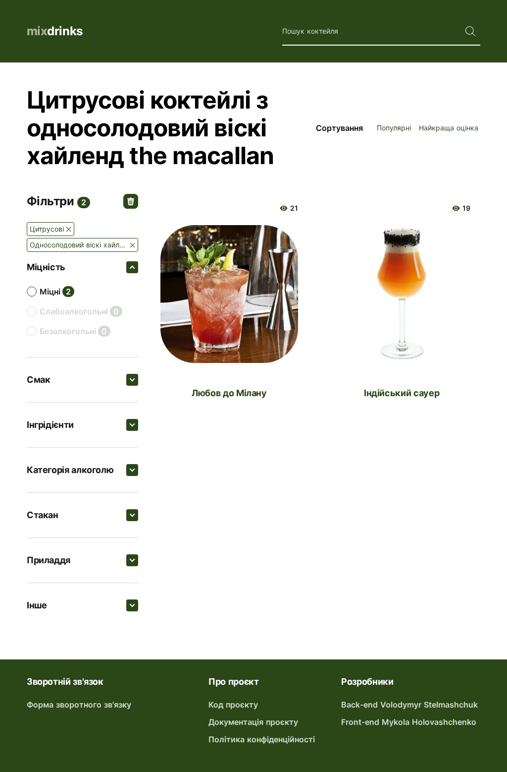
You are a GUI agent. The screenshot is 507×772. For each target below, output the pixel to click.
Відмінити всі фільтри (130, 201)
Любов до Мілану (229, 393)
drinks (55, 31)
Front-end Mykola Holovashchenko (408, 722)
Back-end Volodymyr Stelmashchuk (409, 705)
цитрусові (47, 229)
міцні (50, 292)
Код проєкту (233, 705)
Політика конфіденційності (261, 739)
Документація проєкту (253, 722)
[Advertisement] (315, 458)
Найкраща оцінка (448, 127)
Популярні (394, 127)
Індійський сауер (401, 393)
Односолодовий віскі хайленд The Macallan (84, 244)
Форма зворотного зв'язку (79, 705)
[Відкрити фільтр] (132, 267)
